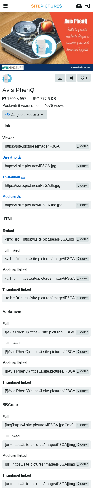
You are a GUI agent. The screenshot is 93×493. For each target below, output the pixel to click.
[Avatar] (7, 78)
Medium (9, 196)
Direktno (9, 157)
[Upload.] (79, 6)
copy (83, 146)
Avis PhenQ (18, 89)
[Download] (60, 78)
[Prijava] (87, 6)
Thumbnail (11, 177)
